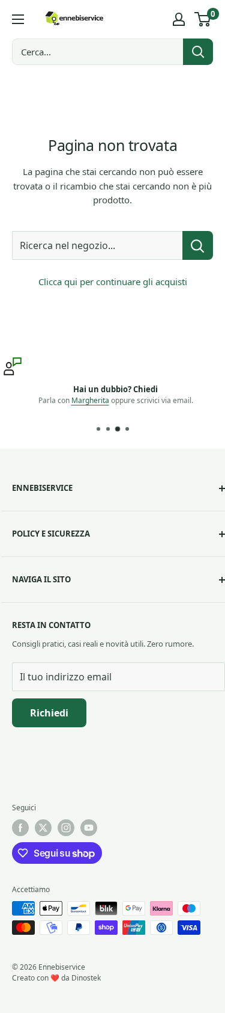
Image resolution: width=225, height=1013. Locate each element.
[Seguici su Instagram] (66, 827)
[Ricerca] (198, 51)
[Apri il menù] (18, 19)
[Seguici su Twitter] (43, 827)
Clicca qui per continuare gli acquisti (112, 282)
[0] (203, 19)
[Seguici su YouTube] (88, 827)
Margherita (88, 400)
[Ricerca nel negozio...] (197, 245)
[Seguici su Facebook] (20, 827)
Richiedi (49, 712)
